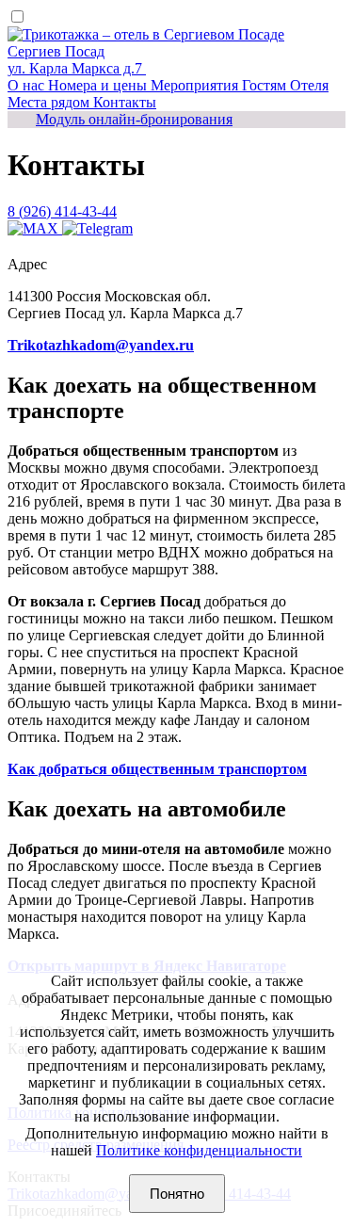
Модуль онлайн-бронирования (134, 119)
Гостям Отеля (285, 85)
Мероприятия (196, 85)
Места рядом (50, 102)
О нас (28, 85)
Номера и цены (99, 85)
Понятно (177, 1194)
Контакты (124, 102)
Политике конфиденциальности (199, 1150)
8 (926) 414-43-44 (62, 211)
